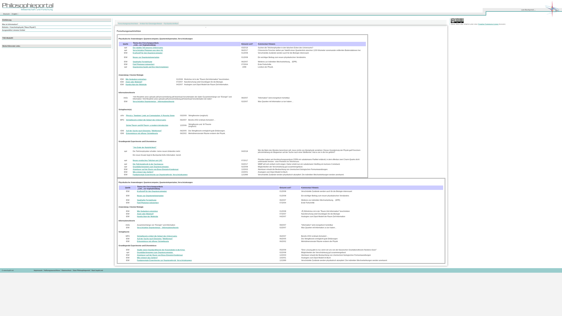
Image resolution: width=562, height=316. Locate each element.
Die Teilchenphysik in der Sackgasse (148, 164)
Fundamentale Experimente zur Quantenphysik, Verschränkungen (160, 175)
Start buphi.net (97, 270)
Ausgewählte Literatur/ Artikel (13, 30)
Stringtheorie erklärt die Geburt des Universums (146, 120)
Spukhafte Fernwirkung (142, 62)
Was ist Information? (10, 24)
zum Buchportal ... (528, 10)
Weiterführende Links (11, 46)
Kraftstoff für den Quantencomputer (148, 53)
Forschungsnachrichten (128, 24)
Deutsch (6, 14)
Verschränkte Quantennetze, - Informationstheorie (153, 102)
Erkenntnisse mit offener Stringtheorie (142, 133)
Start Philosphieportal (81, 270)
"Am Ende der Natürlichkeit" (144, 147)
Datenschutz (66, 270)
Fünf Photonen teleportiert (143, 64)
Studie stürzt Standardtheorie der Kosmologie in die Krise (161, 250)
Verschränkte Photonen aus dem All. (148, 50)
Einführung (6, 20)
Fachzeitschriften (171, 24)
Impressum (38, 270)
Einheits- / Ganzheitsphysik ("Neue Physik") (19, 27)
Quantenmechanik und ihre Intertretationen (150, 67)
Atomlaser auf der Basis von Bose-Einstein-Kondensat (155, 169)
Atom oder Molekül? (134, 82)
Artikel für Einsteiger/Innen (151, 24)
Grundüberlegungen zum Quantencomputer (151, 167)
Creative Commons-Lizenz (488, 24)
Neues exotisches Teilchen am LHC (147, 160)
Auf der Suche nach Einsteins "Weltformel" (144, 131)
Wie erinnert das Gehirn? (143, 172)
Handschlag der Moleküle (136, 85)
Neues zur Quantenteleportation (146, 57)
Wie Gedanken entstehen (136, 79)
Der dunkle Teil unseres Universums (148, 48)
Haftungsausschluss (52, 270)
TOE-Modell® (7, 38)
